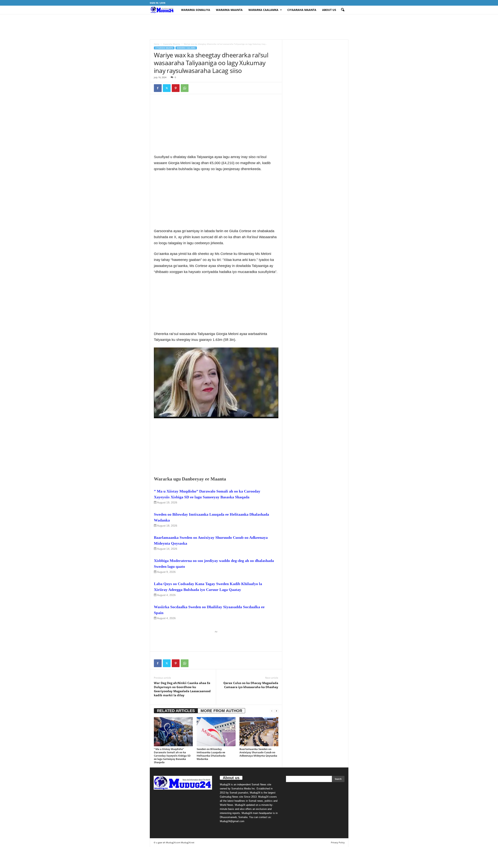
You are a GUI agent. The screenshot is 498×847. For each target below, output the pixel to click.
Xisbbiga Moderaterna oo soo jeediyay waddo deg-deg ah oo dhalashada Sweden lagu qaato (214, 563)
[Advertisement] (249, 27)
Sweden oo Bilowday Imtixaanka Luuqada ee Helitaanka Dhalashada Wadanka (211, 517)
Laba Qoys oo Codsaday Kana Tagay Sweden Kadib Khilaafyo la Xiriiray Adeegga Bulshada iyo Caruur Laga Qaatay (208, 587)
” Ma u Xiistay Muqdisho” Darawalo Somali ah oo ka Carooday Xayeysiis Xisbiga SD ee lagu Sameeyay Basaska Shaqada (207, 494)
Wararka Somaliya (195, 10)
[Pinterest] (176, 88)
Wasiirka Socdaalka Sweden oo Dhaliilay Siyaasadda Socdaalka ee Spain (209, 610)
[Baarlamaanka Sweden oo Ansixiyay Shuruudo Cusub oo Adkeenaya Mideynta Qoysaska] (258, 731)
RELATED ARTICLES (176, 711)
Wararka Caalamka (263, 10)
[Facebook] (158, 88)
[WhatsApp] (185, 88)
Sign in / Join (157, 2)
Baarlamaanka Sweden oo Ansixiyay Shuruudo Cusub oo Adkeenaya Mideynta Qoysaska (211, 540)
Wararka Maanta (229, 10)
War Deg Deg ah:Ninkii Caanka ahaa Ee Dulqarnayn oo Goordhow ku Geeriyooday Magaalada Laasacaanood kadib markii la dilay (182, 689)
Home (156, 44)
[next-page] (276, 711)
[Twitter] (167, 88)
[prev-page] (272, 711)
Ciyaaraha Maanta (301, 10)
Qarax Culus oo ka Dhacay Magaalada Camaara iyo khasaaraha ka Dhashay (250, 685)
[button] (342, 10)
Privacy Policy (338, 842)
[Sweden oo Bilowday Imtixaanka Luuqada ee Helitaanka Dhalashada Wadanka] (216, 731)
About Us (329, 10)
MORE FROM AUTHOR (221, 711)
